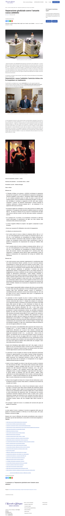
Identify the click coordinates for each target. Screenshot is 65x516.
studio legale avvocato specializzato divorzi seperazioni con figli (17, 468)
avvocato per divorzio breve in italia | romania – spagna (15, 436)
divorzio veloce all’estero (10, 450)
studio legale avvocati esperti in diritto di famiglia (14, 466)
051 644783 (55, 21)
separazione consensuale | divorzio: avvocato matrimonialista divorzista (18, 425)
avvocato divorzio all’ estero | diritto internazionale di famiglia (16, 445)
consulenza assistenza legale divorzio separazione (15, 464)
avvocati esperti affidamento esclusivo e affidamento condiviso (18, 472)
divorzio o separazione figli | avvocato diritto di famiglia (15, 443)
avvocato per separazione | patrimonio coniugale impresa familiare (17, 438)
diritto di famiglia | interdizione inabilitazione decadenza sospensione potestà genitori (20, 470)
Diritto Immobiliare (27, 509)
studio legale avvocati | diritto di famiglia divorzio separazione (16, 422)
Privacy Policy (44, 502)
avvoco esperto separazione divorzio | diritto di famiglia (15, 432)
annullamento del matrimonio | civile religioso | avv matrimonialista (17, 454)
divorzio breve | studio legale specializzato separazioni (15, 457)
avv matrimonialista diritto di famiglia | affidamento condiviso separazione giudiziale (20, 441)
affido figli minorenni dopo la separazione (13, 434)
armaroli (7, 14)
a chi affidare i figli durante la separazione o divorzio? (15, 461)
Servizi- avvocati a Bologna (28, 502)
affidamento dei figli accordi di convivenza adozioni (15, 459)
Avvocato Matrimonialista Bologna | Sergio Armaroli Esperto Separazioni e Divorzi (23, 489)
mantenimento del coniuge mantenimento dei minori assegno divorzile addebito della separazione (22, 427)
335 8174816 (48, 21)
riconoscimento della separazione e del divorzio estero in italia (16, 448)
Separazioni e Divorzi (28, 513)
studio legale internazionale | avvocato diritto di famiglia (15, 429)
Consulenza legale (27, 506)
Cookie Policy (44, 504)
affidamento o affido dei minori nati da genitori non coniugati (16, 452)
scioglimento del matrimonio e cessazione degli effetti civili (16, 455)
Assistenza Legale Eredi (28, 504)
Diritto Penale (26, 511)
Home (6, 7)
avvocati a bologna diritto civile (12, 7)
